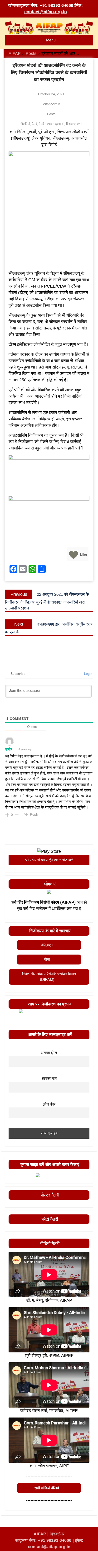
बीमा (47, 959)
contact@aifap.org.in (45, 11)
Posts (51, 114)
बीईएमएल (47, 945)
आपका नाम (49, 1078)
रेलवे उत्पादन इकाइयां (51, 124)
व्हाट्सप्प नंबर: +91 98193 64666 (43, 1540)
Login (87, 674)
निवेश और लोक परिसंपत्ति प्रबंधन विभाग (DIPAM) (49, 977)
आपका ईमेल (49, 1052)
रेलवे (34, 124)
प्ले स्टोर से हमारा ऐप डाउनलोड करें (49, 860)
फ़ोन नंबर (49, 1104)
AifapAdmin (51, 104)
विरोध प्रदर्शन (74, 124)
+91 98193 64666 (56, 5)
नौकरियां (25, 124)
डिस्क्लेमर (57, 1534)
